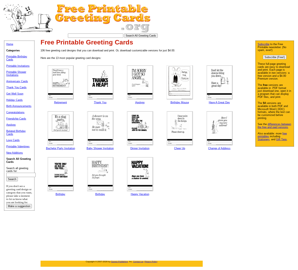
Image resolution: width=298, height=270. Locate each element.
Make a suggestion (19, 206)
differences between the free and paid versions (274, 126)
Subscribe (263, 44)
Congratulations (15, 112)
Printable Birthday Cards (16, 58)
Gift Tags (281, 139)
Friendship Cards (16, 118)
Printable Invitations (18, 65)
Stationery (263, 139)
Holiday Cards (14, 100)
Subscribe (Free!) (275, 57)
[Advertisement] (139, 229)
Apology (11, 124)
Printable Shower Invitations (16, 73)
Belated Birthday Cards (16, 133)
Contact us (138, 261)
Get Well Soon (14, 93)
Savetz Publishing (119, 261)
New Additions (14, 152)
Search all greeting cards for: (17, 170)
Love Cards (13, 140)
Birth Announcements (18, 106)
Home (9, 44)
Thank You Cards (16, 87)
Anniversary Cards (17, 81)
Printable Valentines (18, 146)
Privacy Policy (151, 261)
